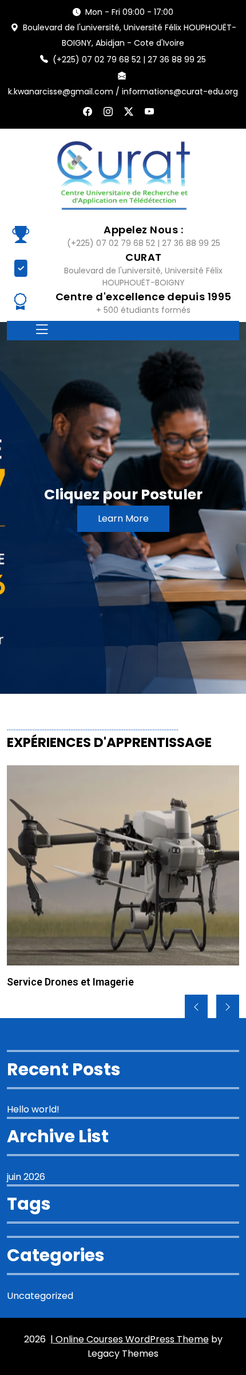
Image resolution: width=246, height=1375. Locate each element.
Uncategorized (40, 1295)
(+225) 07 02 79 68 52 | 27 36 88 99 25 (129, 59)
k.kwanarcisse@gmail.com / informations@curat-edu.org (123, 91)
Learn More (123, 518)
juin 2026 (26, 1176)
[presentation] (196, 1007)
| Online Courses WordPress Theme (129, 1339)
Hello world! (33, 1109)
